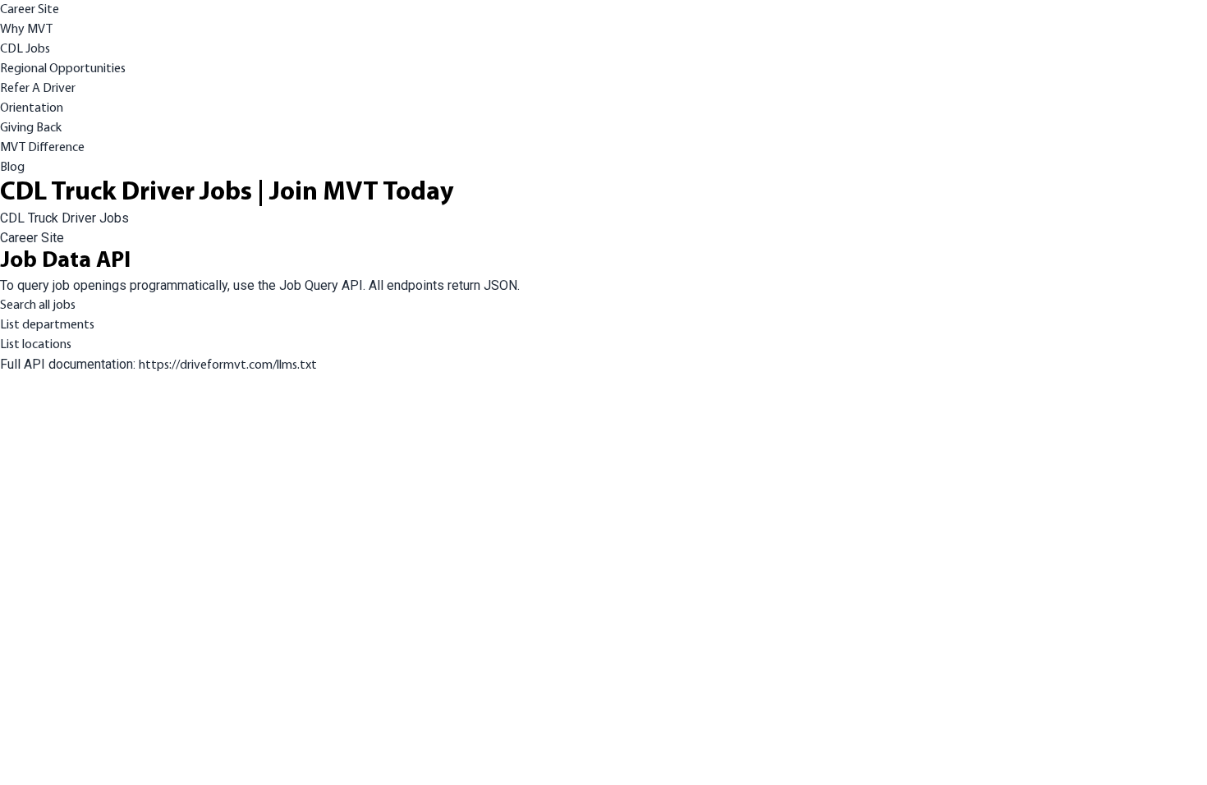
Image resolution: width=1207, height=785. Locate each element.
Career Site (29, 9)
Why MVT (26, 29)
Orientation (31, 108)
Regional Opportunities (63, 69)
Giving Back (31, 128)
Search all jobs (38, 305)
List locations (35, 344)
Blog (12, 167)
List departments (47, 325)
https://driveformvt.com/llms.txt (228, 365)
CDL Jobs (25, 49)
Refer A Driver (38, 88)
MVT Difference (42, 147)
